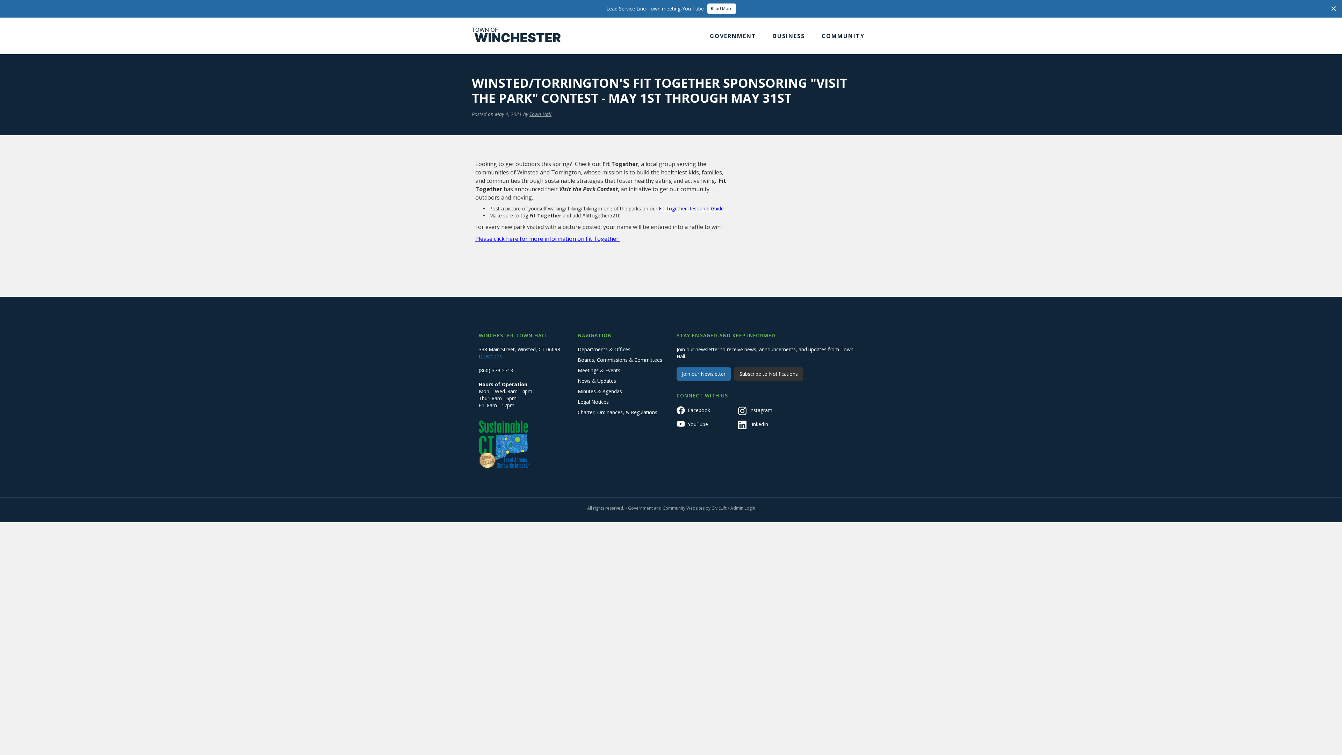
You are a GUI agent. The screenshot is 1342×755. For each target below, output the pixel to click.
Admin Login (742, 508)
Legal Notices (593, 401)
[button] (733, 36)
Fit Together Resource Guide (691, 208)
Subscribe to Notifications (768, 374)
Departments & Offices (604, 349)
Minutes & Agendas (600, 391)
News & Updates (597, 381)
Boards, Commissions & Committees (620, 360)
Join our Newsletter (704, 374)
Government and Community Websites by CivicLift (677, 508)
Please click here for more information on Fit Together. (547, 239)
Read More (722, 9)
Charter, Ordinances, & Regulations (617, 412)
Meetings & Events (599, 370)
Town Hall (540, 114)
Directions (490, 356)
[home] (516, 36)
